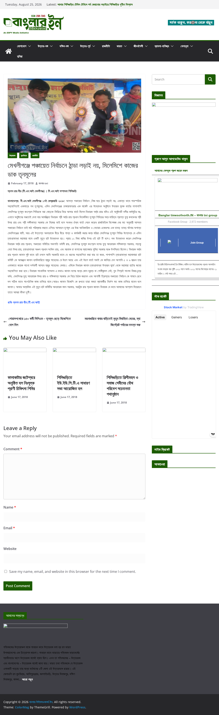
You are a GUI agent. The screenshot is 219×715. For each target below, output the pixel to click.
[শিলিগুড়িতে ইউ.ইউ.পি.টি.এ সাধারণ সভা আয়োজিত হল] (74, 350)
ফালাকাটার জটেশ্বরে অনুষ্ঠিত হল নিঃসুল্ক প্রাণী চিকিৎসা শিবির (21, 382)
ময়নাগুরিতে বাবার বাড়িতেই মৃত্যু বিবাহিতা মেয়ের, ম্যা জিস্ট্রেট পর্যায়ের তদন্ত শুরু (112, 321)
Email (9, 528)
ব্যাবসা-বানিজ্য (162, 46)
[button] (28, 46)
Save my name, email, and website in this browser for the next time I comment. (72, 571)
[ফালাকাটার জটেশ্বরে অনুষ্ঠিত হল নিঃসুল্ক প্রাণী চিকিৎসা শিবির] (24, 350)
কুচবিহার (24, 155)
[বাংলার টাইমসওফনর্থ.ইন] (8, 51)
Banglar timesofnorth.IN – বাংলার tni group (187, 215)
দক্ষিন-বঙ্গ (64, 46)
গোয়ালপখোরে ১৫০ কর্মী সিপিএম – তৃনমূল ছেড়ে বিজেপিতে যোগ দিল (40, 321)
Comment (12, 449)
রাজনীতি (106, 46)
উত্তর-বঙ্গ (43, 46)
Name (9, 507)
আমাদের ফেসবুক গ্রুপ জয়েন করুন (171, 170)
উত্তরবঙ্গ (12, 155)
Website (9, 548)
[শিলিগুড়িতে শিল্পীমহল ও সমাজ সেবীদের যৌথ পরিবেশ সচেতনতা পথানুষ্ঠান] (123, 350)
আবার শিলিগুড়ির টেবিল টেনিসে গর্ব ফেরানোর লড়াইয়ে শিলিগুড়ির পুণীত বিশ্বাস (95, 4)
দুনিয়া (19, 56)
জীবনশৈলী (138, 46)
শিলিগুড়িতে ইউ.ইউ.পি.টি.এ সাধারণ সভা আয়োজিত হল (73, 382)
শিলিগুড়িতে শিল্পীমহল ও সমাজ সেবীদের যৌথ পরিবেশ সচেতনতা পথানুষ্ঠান (122, 385)
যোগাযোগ (21, 46)
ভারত (119, 46)
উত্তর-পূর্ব (85, 46)
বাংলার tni (43, 183)
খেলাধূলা (184, 46)
